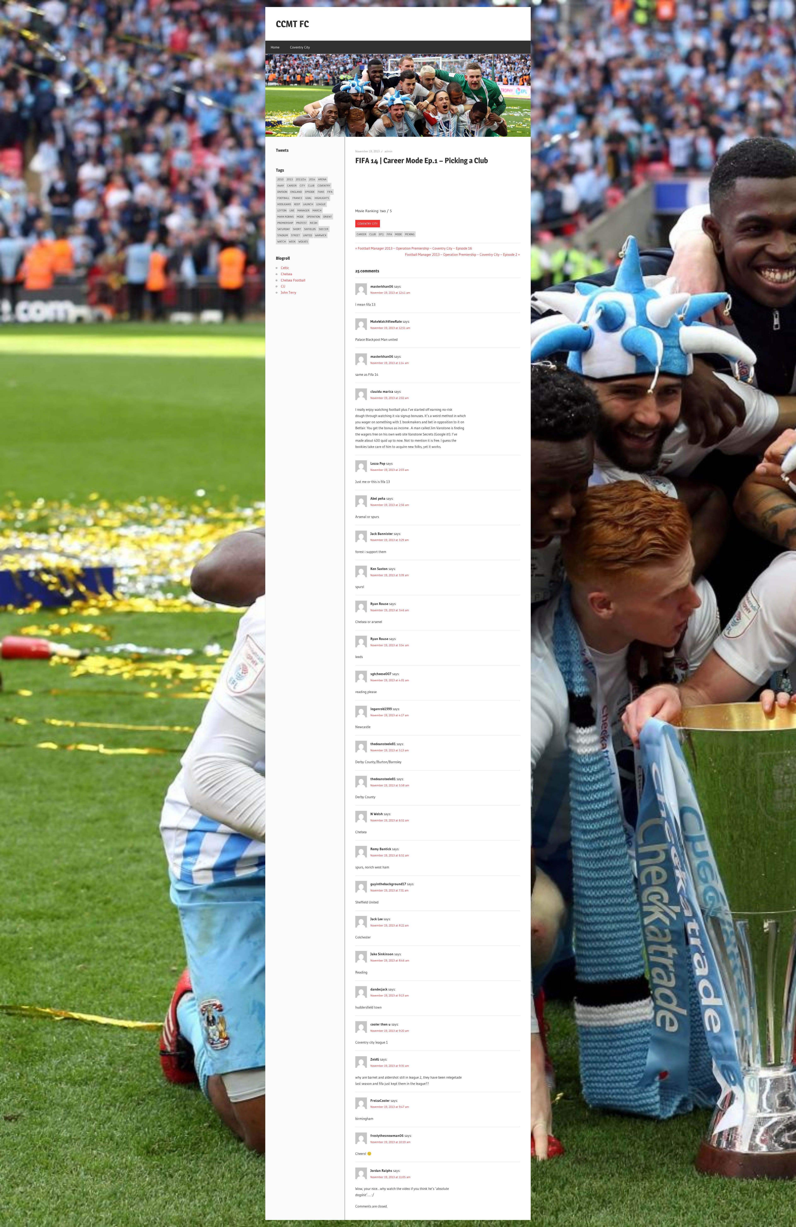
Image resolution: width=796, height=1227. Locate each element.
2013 (290, 179)
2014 (312, 179)
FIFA (389, 234)
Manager (303, 210)
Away (280, 185)
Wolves (303, 241)
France (297, 198)
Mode (398, 234)
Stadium (282, 235)
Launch (308, 204)
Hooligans (284, 204)
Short (297, 229)
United (307, 235)
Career (361, 234)
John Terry (288, 292)
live (292, 210)
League (321, 204)
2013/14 (301, 179)
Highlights (322, 198)
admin (388, 151)
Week (292, 241)
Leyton (281, 210)
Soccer (323, 229)
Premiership (285, 222)
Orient (327, 216)
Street (295, 235)
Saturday (283, 229)
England (296, 191)
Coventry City (300, 47)
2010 (280, 179)
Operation (313, 216)
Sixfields (310, 229)
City (302, 185)
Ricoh (313, 222)
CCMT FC (292, 23)
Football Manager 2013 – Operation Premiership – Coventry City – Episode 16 (415, 248)
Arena (322, 179)
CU (283, 286)
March (317, 210)
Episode (310, 191)
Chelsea (286, 274)
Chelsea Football (293, 280)
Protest (301, 222)
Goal (308, 198)
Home (275, 47)
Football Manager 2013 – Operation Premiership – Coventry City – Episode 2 (461, 254)
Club (372, 234)
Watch (281, 241)
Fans (321, 191)
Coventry (324, 185)
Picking (409, 234)
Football (283, 198)
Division (282, 191)
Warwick (320, 235)
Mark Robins (285, 216)
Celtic (285, 268)
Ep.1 (381, 234)
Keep (297, 204)
